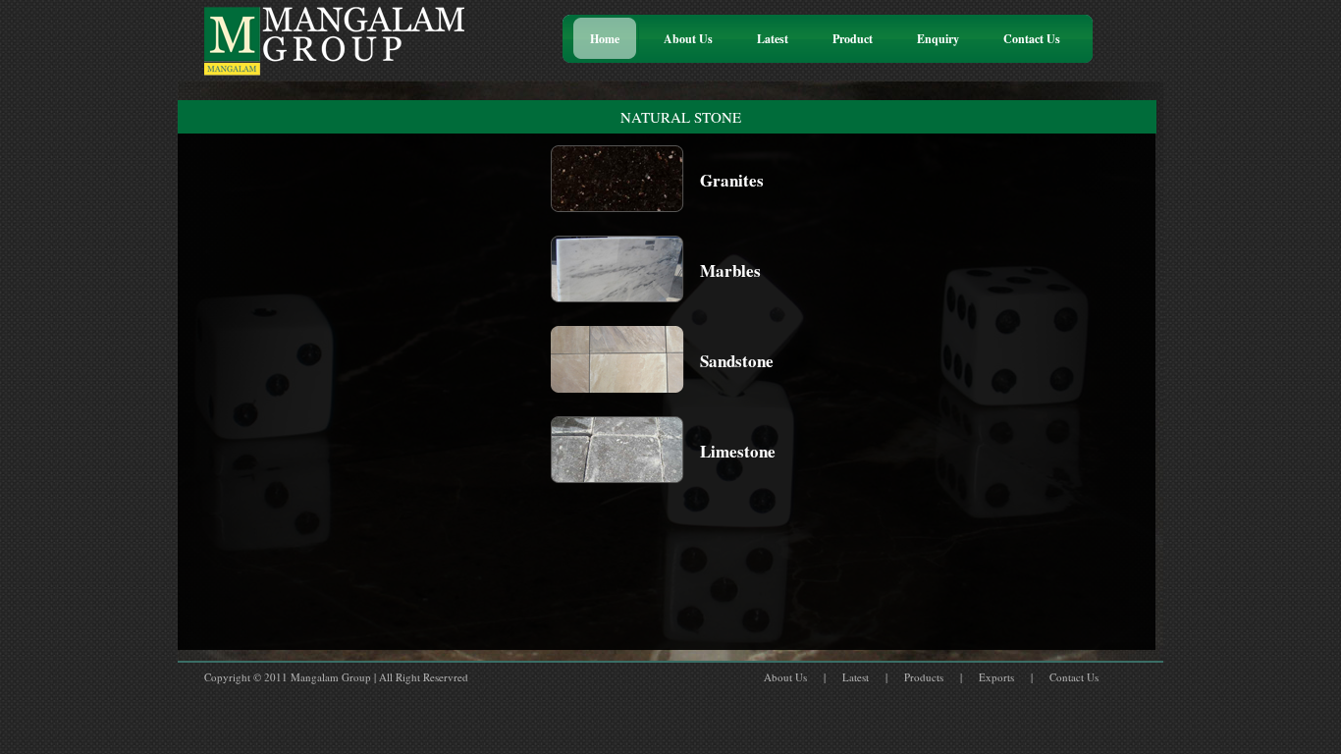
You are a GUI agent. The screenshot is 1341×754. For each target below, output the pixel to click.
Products (923, 677)
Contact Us (1074, 677)
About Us (785, 677)
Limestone (738, 451)
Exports (996, 677)
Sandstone (737, 361)
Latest (855, 677)
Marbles (730, 270)
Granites (732, 180)
